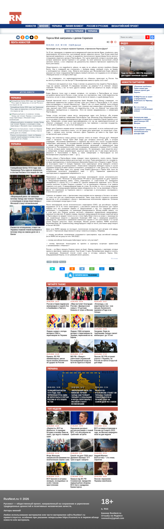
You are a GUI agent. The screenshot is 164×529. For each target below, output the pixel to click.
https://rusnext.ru (71, 517)
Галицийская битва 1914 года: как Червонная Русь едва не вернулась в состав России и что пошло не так (58, 394)
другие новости (27, 92)
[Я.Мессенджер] (52, 268)
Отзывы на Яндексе (112, 516)
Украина (57, 26)
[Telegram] (82, 268)
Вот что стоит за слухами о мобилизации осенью (143, 109)
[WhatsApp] (91, 268)
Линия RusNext (74, 26)
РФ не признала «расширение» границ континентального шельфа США (142, 130)
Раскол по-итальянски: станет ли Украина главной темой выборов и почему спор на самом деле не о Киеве (106, 394)
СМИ (49, 262)
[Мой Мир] (101, 268)
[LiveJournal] (111, 268)
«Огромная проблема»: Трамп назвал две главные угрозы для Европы (143, 89)
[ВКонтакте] (62, 268)
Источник (114, 258)
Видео (124, 43)
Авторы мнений (12, 510)
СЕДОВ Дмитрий (75, 45)
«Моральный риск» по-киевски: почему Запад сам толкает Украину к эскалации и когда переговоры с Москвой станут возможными (81, 395)
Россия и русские (97, 26)
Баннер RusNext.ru (111, 513)
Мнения (43, 26)
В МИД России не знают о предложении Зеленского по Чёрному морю (143, 100)
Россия (62, 262)
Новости (30, 26)
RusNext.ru (11, 498)
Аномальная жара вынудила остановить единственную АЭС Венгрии (142, 120)
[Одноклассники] (72, 268)
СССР (55, 262)
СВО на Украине (75, 31)
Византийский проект (125, 26)
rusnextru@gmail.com (112, 518)
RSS (104, 509)
